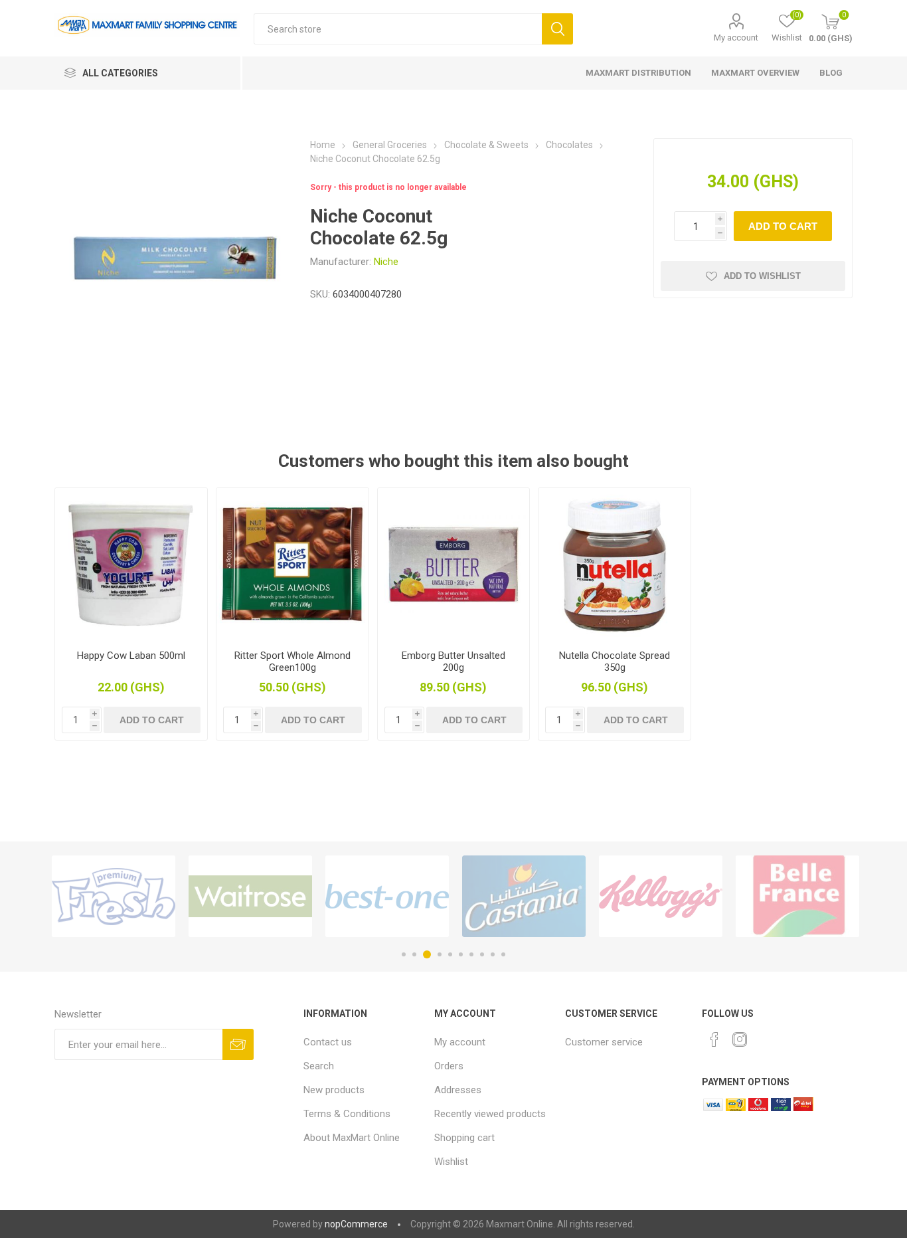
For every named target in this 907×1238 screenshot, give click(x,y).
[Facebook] (714, 1039)
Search (557, 28)
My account (736, 38)
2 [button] (414, 954)
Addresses (457, 1090)
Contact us (327, 1042)
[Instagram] (739, 1039)
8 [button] (482, 954)
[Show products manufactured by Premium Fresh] (113, 896)
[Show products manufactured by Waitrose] (250, 896)
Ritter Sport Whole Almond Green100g (292, 661)
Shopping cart (464, 1138)
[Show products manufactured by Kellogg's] (660, 896)
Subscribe (238, 1044)
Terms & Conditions (346, 1114)
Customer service (604, 1042)
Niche (386, 262)
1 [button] (404, 954)
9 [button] (493, 954)
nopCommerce (356, 1224)
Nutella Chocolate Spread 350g (614, 661)
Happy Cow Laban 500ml (131, 656)
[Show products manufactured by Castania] (524, 896)
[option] (113, 896)
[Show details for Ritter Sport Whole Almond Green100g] (292, 564)
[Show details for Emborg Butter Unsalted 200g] (454, 564)
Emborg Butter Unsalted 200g (453, 661)
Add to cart (782, 226)
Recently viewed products (490, 1114)
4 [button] (440, 954)
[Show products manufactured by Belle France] (797, 896)
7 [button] (471, 954)
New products (334, 1090)
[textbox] (398, 28)
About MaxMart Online (351, 1138)
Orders (448, 1066)
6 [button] (461, 954)
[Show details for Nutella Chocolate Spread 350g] (614, 564)
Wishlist (451, 1162)
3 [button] (427, 954)
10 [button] (503, 954)
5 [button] (450, 954)
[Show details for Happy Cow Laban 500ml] (131, 564)
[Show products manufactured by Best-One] (387, 896)
